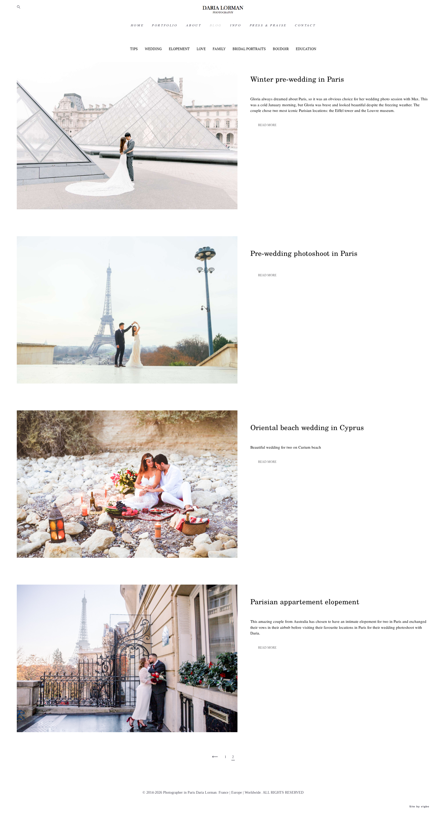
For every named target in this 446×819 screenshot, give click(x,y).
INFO (235, 25)
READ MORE (267, 125)
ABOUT (193, 25)
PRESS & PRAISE (268, 25)
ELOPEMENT (179, 49)
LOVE (201, 49)
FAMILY (219, 49)
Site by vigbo (419, 806)
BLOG (216, 25)
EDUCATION (306, 49)
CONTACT (305, 25)
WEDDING (154, 49)
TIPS (134, 49)
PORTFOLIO (164, 25)
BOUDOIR (281, 49)
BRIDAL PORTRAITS (250, 49)
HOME (137, 25)
